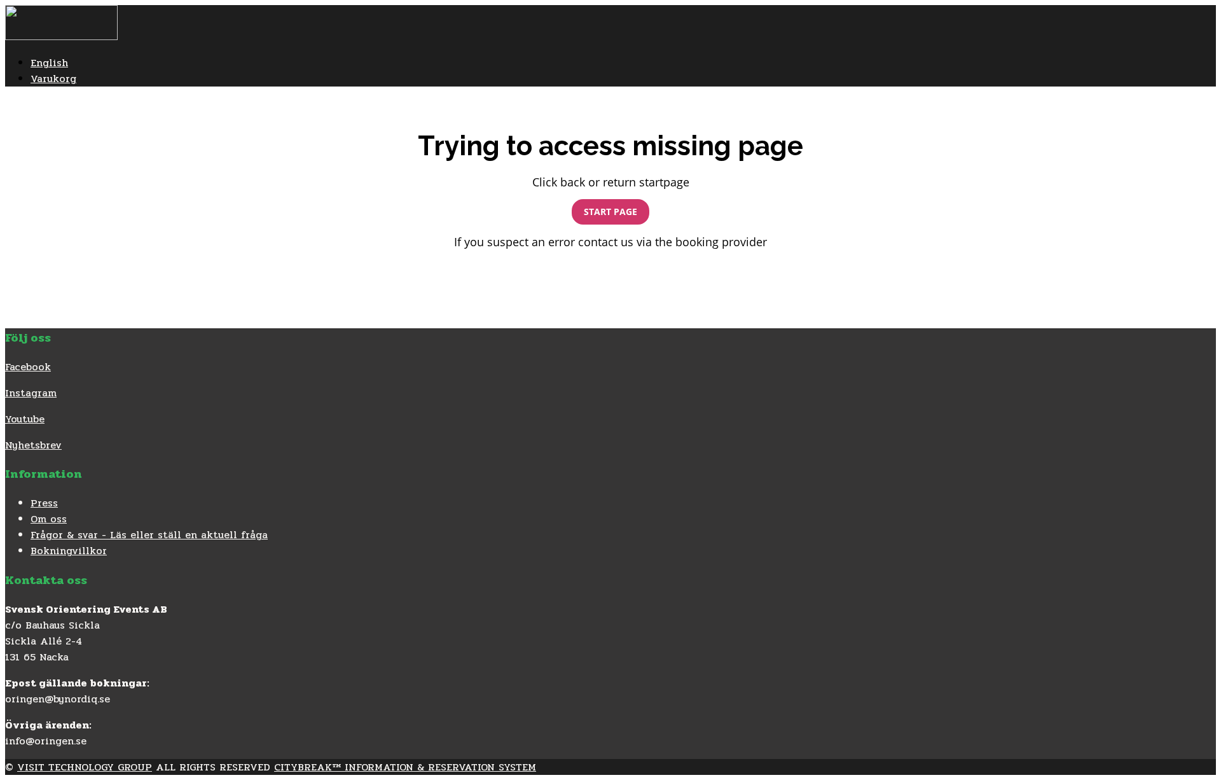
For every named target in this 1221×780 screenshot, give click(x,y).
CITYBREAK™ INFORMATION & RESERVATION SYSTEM (405, 767)
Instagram (31, 393)
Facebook (28, 367)
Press (44, 503)
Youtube (25, 419)
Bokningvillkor (69, 551)
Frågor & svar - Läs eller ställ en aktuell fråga (149, 535)
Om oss (49, 519)
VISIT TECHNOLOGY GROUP (84, 767)
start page (610, 211)
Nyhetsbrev (33, 445)
